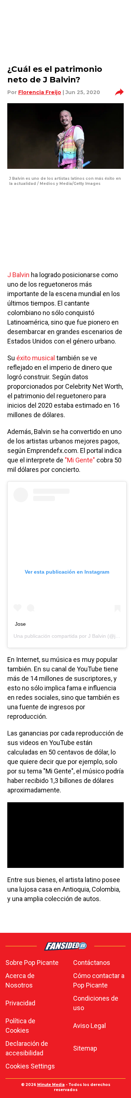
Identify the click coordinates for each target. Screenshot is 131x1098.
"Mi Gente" (80, 460)
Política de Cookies (20, 1025)
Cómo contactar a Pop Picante (98, 980)
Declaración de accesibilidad (26, 1048)
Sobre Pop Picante (32, 962)
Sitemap (85, 1048)
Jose (20, 624)
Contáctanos (91, 962)
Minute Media (51, 1084)
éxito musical (35, 358)
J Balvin (18, 275)
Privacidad (20, 1003)
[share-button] (119, 92)
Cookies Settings (30, 1066)
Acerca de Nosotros (20, 980)
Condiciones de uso (95, 1003)
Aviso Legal (89, 1025)
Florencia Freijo (39, 92)
